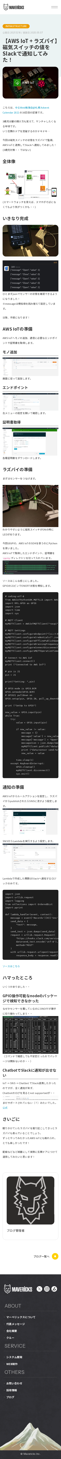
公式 (5, 1107)
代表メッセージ (15, 1324)
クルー (10, 1338)
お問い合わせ (14, 1383)
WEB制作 (12, 1364)
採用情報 (11, 1390)
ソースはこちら (11, 966)
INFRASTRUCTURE (16, 26)
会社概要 (11, 1331)
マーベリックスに (21, 1317)
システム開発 (14, 1357)
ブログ (10, 1397)
